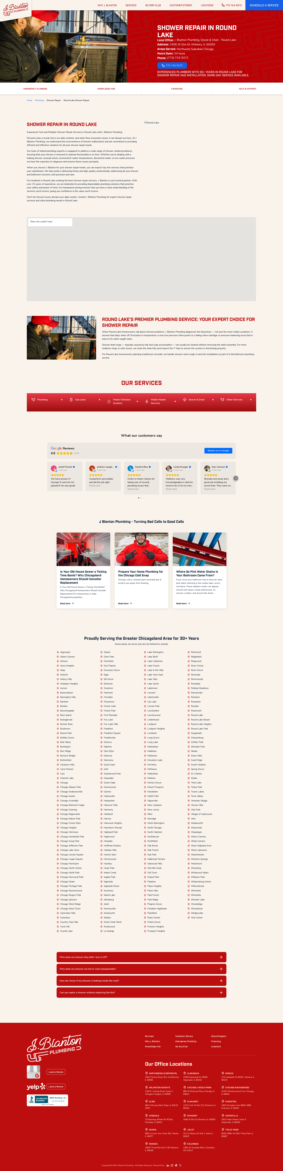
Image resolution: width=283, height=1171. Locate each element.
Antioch (64, 674)
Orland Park (153, 877)
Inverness (108, 890)
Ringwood (196, 661)
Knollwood (109, 926)
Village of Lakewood (201, 814)
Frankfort (108, 728)
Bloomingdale (67, 710)
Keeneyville (110, 908)
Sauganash (196, 733)
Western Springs (199, 859)
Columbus (65, 917)
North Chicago (154, 827)
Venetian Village (199, 800)
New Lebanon (154, 805)
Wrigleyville (197, 913)
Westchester (197, 854)
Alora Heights (67, 665)
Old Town (152, 872)
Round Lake (197, 715)
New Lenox (153, 809)
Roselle (195, 706)
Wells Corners (198, 841)
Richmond (196, 652)
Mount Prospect (155, 787)
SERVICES (131, 5)
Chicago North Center (71, 868)
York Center (197, 917)
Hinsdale (108, 841)
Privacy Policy (158, 1165)
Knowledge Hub (153, 1046)
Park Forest (153, 895)
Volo (193, 818)
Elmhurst (108, 683)
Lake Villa (152, 679)
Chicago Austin (67, 796)
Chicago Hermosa (69, 832)
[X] (180, 1165)
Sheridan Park (198, 746)
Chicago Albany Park (70, 787)
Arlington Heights (69, 683)
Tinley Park (196, 787)
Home (29, 100)
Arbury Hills (66, 679)
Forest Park (109, 710)
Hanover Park (110, 805)
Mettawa (152, 769)
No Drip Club (181, 1046)
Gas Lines (80, 399)
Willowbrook (197, 886)
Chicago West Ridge (70, 904)
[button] (264, 5)
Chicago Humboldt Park (72, 836)
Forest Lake (110, 706)
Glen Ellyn (109, 751)
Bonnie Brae (66, 724)
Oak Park (151, 854)
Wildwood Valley (200, 872)
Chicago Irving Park (69, 841)
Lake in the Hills (155, 670)
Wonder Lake (198, 899)
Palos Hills (152, 890)
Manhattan (152, 746)
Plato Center (153, 917)
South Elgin (196, 760)
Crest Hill (65, 926)
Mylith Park (153, 796)
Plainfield (152, 913)
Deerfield (108, 661)
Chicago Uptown (68, 899)
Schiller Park (197, 742)
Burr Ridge (65, 751)
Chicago (64, 782)
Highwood (109, 836)
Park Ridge (152, 899)
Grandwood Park (112, 773)
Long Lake (152, 742)
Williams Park (198, 877)
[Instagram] (172, 1165)
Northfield (152, 841)
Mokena (151, 778)
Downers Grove (112, 670)
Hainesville (109, 796)
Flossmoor (109, 701)
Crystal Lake (66, 931)
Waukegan (196, 832)
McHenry (152, 764)
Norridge (151, 818)
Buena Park (66, 733)
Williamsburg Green (201, 881)
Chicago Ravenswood (71, 890)
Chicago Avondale (69, 800)
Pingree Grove (154, 904)
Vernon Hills (197, 805)
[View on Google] (54, 468)
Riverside (195, 674)
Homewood (110, 859)
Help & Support (218, 1036)
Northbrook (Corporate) (163, 1073)
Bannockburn (66, 692)
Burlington (65, 746)
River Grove (197, 670)
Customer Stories (184, 1036)
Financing (216, 1041)
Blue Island (65, 715)
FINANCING (176, 88)
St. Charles (196, 773)
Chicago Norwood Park (71, 877)
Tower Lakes (197, 791)
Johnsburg (109, 899)
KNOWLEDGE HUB (106, 88)
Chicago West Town (70, 908)
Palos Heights (154, 886)
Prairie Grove (154, 922)
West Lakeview (199, 850)
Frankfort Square (112, 733)
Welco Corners (198, 836)
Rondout (195, 697)
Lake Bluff (152, 656)
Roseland (195, 701)
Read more (65, 603)
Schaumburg (197, 737)
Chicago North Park (69, 872)
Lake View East (155, 674)
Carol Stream (66, 769)
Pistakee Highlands (157, 908)
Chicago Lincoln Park (199, 1087)
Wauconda (196, 827)
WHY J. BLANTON (107, 5)
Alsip (62, 670)
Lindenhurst (153, 719)
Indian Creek (110, 872)
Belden (64, 706)
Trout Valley (197, 796)
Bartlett (64, 701)
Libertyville (153, 697)
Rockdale (195, 683)
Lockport (151, 724)
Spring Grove (197, 769)
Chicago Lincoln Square (71, 854)
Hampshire (109, 800)
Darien (107, 652)
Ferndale (108, 697)
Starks (194, 778)
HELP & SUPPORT (247, 88)
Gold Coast (109, 764)
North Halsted (154, 832)
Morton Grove (154, 782)
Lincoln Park (153, 706)
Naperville (152, 800)
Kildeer (107, 917)
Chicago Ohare (67, 881)
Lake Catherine (155, 661)
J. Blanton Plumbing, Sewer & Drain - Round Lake (205, 40)
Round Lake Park (199, 728)
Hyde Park (109, 868)
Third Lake (196, 782)
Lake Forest (153, 665)
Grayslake (109, 778)
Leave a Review (56, 1072)
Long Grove (153, 737)
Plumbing (39, 100)
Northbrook (153, 836)
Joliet (106, 904)
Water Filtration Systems (121, 401)
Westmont (196, 863)
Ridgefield (196, 656)
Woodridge (197, 904)
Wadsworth (197, 823)
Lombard (152, 733)
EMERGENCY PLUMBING (35, 88)
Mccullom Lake (154, 760)
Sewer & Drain (197, 399)
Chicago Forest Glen (70, 823)
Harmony (108, 809)
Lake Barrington (155, 652)
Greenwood (110, 787)
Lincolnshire (153, 710)
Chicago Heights (68, 827)
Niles (149, 814)
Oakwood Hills (154, 863)
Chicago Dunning (68, 809)
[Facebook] (176, 1165)
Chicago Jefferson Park (71, 845)
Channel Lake (67, 778)
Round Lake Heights (201, 724)
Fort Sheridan (110, 715)
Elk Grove (108, 679)
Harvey (107, 818)
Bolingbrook (66, 719)
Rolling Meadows (200, 688)
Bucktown (65, 728)
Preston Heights (155, 926)
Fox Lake (108, 719)
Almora (64, 661)
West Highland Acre (201, 845)
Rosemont (196, 710)
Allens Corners (67, 656)
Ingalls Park (109, 877)
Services (149, 1036)
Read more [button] (95, 485)
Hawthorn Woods (113, 827)
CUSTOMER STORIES (181, 5)
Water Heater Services (158, 401)
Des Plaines (110, 665)
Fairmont (108, 692)
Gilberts (108, 746)
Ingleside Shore (111, 886)
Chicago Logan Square (71, 859)
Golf (106, 769)
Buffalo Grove (67, 737)
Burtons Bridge (67, 755)
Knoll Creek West (113, 922)
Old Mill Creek (154, 868)
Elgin (106, 674)
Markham (152, 751)
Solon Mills (196, 755)
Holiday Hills (110, 850)
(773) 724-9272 (178, 58)
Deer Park (109, 656)
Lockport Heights (156, 728)
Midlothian (152, 773)
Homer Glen (110, 854)
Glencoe (108, 755)
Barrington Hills (68, 697)
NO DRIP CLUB (153, 5)
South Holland (198, 764)
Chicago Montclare (69, 863)
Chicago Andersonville (71, 791)
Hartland (108, 814)
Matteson (152, 755)
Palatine (151, 881)
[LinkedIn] (168, 1165)
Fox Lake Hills (111, 724)
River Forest (197, 665)
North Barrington (155, 823)
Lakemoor (152, 688)
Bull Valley (65, 742)
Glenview (108, 760)
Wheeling (196, 868)
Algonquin (65, 652)
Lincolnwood (153, 715)
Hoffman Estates (112, 845)
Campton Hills (67, 764)
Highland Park (111, 832)
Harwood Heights (113, 823)
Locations (216, 1046)
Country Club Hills (69, 922)
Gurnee (107, 791)
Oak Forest (152, 850)
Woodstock (197, 908)
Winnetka (196, 895)
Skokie (194, 751)
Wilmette (196, 890)
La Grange (109, 931)
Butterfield (65, 760)
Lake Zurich (153, 683)
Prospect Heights (156, 931)
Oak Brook (152, 845)
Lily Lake (151, 701)
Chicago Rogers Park (70, 895)
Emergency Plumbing (185, 1041)
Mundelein (152, 791)
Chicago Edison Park (70, 818)
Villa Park (195, 809)
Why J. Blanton (152, 1041)
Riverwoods (197, 679)
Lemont (151, 692)
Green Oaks (109, 782)
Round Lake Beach (200, 719)
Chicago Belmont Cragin (72, 805)
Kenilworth (109, 913)
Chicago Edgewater (70, 814)
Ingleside (108, 881)
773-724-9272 (234, 5)
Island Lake (109, 895)
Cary (62, 773)
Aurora (63, 688)
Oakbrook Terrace (156, 859)
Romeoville (197, 692)
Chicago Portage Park (71, 886)
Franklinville (110, 737)
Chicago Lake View (69, 850)
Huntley (108, 863)
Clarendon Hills (67, 913)
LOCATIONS (207, 5)
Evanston (108, 688)
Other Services (234, 399)
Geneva (108, 742)
